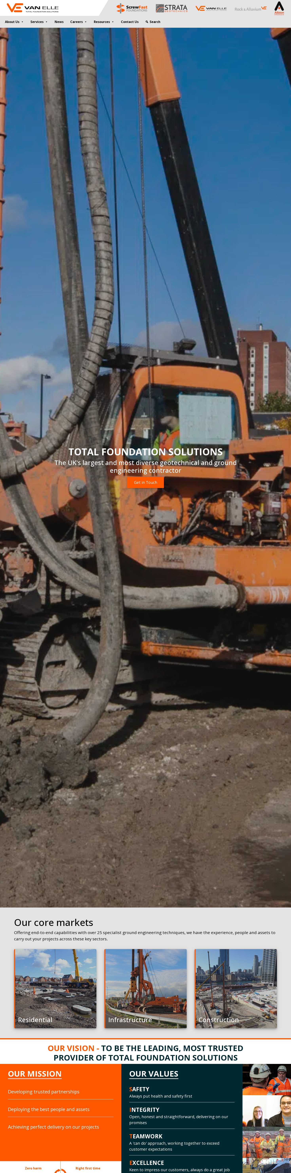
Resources (102, 22)
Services (37, 22)
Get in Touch (145, 482)
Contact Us (130, 22)
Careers (76, 22)
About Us (12, 22)
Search (155, 22)
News (59, 22)
